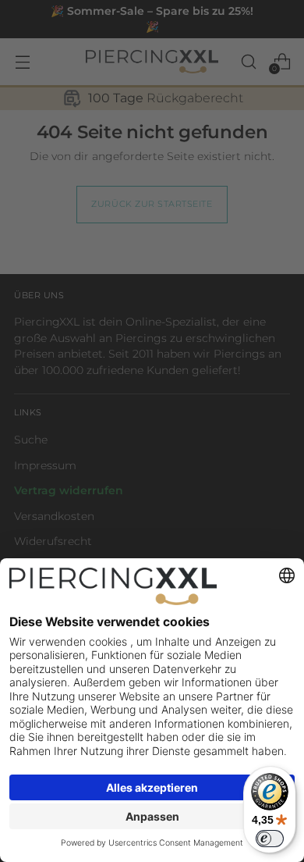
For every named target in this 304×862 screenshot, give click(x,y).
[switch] (270, 838)
